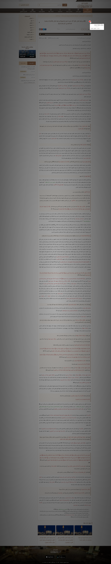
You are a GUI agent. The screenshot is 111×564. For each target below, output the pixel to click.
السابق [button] (95, 28)
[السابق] (90, 22)
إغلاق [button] (98, 28)
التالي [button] (92, 28)
